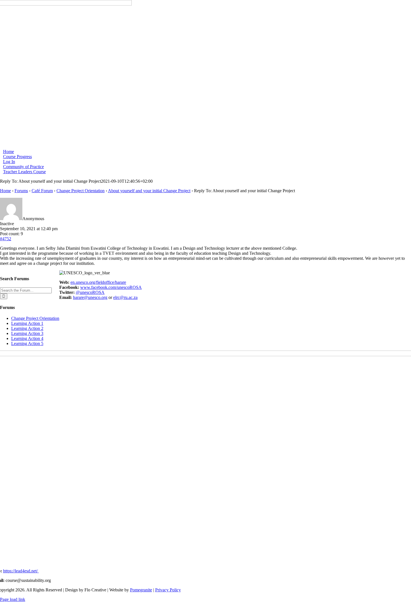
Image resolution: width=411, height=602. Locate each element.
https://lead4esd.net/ (21, 570)
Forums (21, 190)
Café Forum (42, 190)
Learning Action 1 (27, 323)
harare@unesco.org (90, 297)
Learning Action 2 (27, 328)
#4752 (5, 238)
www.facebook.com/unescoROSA (111, 287)
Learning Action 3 (27, 333)
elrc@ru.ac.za (125, 297)
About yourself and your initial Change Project (149, 190)
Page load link (12, 599)
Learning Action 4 (27, 338)
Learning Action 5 (27, 343)
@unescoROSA (90, 292)
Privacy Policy (168, 589)
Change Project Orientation (80, 190)
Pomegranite (141, 589)
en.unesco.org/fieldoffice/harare (98, 282)
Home (5, 190)
